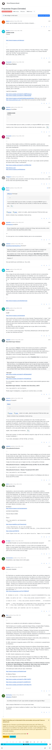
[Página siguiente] (45, 742)
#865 (49, 135)
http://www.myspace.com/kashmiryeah (16, 671)
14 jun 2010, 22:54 (18, 484)
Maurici (7, 30)
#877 (49, 557)
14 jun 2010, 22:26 (18, 308)
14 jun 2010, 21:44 (18, 21)
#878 (49, 567)
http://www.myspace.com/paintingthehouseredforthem (20, 98)
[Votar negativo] (46, 27)
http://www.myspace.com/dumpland (15, 315)
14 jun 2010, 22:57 (19, 540)
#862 (49, 30)
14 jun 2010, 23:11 (18, 567)
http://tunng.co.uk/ (11, 167)
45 (30, 742)
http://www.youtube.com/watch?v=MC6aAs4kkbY (19, 374)
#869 (49, 243)
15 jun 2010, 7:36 (17, 615)
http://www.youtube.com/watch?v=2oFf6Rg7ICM (18, 165)
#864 (49, 107)
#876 (49, 540)
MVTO (7, 308)
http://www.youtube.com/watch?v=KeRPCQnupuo (19, 94)
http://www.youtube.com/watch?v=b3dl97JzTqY (18, 682)
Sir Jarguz (8, 540)
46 (34, 742)
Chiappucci (8, 176)
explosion (8, 243)
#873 (49, 398)
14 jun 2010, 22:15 (18, 187)
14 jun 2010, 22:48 (19, 398)
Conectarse (12, 736)
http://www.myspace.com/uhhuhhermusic (16, 300)
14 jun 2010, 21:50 (20, 62)
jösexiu (7, 21)
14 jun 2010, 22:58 (22, 557)
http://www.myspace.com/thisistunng (15, 169)
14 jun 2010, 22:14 (20, 176)
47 (37, 742)
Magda (7, 269)
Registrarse (6, 736)
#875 (49, 484)
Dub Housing (9, 694)
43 (23, 742)
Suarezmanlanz (9, 557)
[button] (2, 748)
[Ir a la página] (16, 742)
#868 (49, 222)
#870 (49, 269)
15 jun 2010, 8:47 (20, 694)
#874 (49, 446)
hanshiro (8, 567)
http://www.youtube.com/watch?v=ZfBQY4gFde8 (18, 95)
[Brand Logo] (4, 3)
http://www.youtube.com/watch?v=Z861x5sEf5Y (18, 679)
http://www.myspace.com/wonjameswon (16, 508)
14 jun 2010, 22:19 (19, 222)
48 (41, 742)
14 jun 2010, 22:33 (19, 339)
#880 (49, 694)
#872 (49, 339)
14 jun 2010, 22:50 (19, 446)
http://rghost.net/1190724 (12, 531)
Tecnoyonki (8, 62)
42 (20, 742)
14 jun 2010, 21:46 (18, 30)
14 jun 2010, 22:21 (18, 269)
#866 (49, 176)
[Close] (48, 720)
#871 (49, 308)
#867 (49, 187)
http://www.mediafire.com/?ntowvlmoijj (16, 524)
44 (27, 742)
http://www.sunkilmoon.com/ (13, 100)
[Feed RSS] (34, 11)
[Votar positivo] (42, 27)
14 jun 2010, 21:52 (19, 107)
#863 (49, 62)
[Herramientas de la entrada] (49, 27)
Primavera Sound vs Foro (7, 11)
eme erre (8, 107)
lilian (7, 615)
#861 (49, 21)
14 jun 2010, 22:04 (20, 135)
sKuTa (7, 484)
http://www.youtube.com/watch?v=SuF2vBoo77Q (18, 684)
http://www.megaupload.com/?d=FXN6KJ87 (17, 591)
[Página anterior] (7, 742)
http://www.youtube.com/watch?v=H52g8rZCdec (18, 378)
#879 (49, 615)
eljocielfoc (8, 222)
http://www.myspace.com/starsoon (15, 40)
